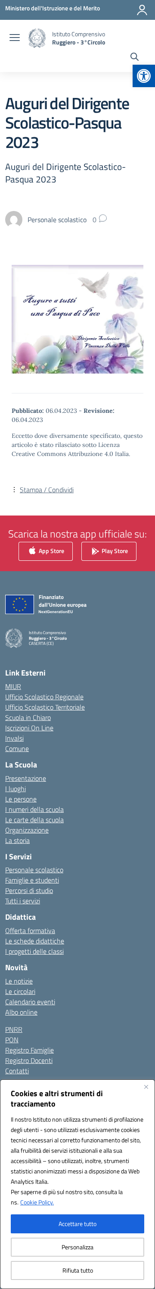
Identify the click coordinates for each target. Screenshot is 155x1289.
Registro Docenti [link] (29, 1060)
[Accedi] (142, 10)
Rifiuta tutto (77, 1270)
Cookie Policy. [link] (37, 1202)
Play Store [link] (114, 550)
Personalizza (77, 1246)
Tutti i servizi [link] (22, 901)
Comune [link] (17, 748)
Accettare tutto (77, 1223)
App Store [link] (50, 550)
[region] (77, 1184)
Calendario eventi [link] (30, 1002)
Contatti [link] (17, 1071)
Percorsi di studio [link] (29, 890)
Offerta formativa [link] (30, 930)
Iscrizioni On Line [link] (29, 728)
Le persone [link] (21, 799)
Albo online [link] (21, 1012)
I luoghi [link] (15, 788)
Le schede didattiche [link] (34, 941)
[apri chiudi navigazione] (14, 38)
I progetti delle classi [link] (34, 951)
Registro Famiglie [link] (29, 1050)
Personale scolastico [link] (34, 870)
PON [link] (12, 1039)
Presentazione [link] (25, 778)
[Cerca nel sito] (134, 57)
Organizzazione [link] (27, 830)
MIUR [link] (13, 686)
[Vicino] (146, 1087)
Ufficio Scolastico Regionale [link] (44, 697)
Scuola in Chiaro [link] (28, 717)
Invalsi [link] (14, 738)
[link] (144, 76)
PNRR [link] (13, 1029)
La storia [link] (17, 840)
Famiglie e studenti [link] (32, 880)
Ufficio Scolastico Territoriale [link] (45, 707)
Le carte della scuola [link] (34, 819)
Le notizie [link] (19, 981)
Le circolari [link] (20, 991)
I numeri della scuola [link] (34, 809)
